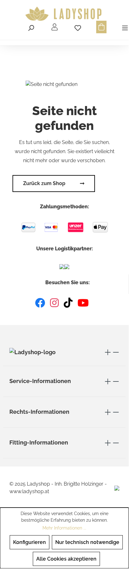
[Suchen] (31, 27)
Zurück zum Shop (44, 183)
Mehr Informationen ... (64, 527)
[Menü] (124, 27)
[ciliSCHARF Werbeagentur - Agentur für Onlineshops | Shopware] (116, 487)
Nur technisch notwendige (87, 542)
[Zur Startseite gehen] (64, 14)
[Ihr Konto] (54, 27)
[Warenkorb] (101, 27)
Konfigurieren (29, 542)
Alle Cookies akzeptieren (66, 559)
